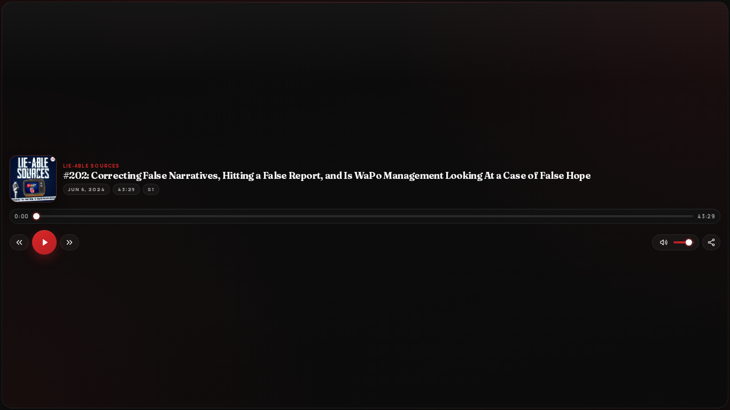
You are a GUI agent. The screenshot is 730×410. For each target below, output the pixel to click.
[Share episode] (711, 242)
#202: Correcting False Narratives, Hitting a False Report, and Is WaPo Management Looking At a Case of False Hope (327, 175)
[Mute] (664, 242)
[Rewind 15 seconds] (19, 242)
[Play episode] (44, 242)
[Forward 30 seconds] (69, 242)
